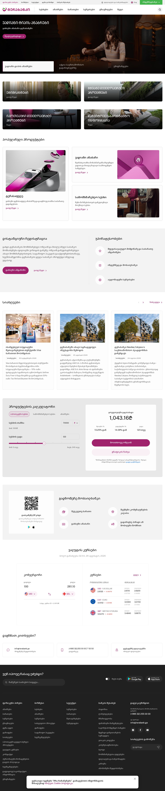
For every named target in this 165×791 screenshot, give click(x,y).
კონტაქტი (8, 754)
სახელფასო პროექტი (45, 723)
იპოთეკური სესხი (19, 414)
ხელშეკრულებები (10, 767)
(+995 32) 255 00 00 (140, 714)
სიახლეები (8, 737)
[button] (143, 302)
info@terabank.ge (22, 649)
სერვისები (8, 719)
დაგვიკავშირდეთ (133, 462)
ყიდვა (72, 582)
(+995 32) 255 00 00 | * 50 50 (81, 649)
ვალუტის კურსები (11, 750)
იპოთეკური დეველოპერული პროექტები (15, 743)
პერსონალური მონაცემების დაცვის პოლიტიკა (16, 760)
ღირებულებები (105, 714)
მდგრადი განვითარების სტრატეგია (109, 734)
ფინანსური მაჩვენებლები (110, 723)
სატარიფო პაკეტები (44, 733)
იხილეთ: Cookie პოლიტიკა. (59, 783)
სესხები (38, 709)
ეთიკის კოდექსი (106, 740)
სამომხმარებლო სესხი (44, 414)
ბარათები (7, 714)
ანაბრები (64, 414)
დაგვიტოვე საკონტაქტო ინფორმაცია (15, 773)
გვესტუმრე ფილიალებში (134, 649)
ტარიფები (7, 733)
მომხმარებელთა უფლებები (111, 754)
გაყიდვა (27, 582)
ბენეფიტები (73, 723)
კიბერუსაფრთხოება (108, 745)
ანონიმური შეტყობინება (110, 768)
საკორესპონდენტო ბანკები (111, 728)
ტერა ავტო (8, 728)
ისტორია (102, 709)
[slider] (44, 443)
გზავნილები (8, 723)
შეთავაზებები (74, 719)
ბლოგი (101, 750)
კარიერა (102, 764)
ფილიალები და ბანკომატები (111, 759)
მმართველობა (105, 719)
